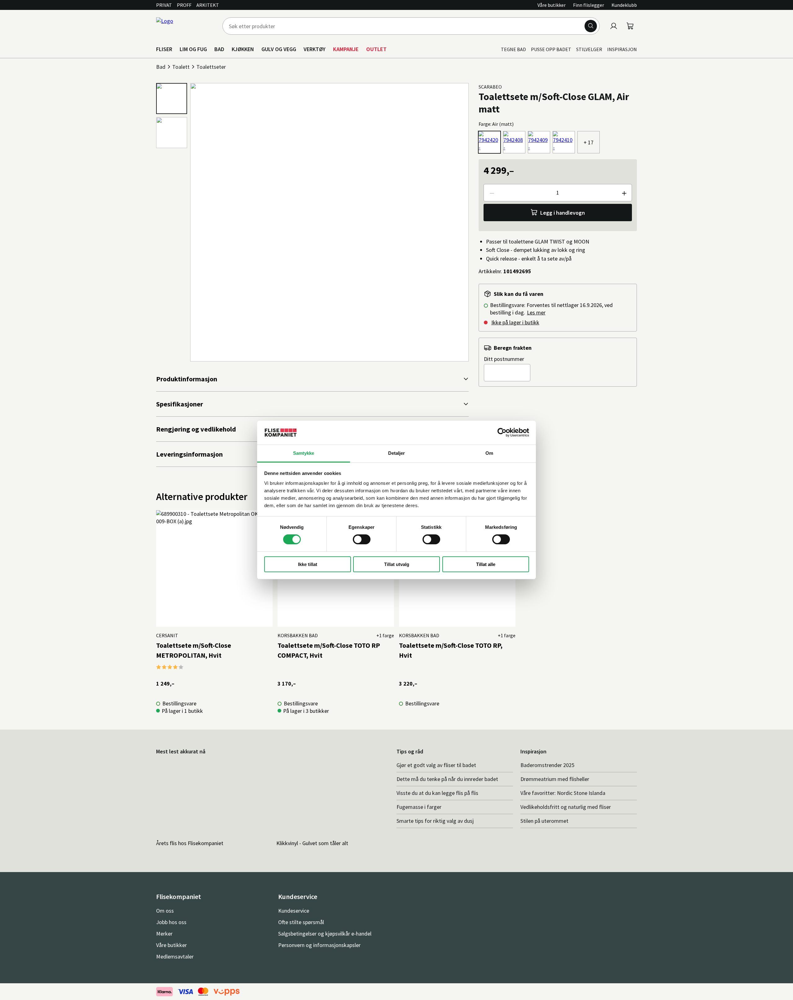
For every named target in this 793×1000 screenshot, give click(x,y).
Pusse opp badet (551, 49)
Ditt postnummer (504, 358)
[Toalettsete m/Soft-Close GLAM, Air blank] (564, 142)
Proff (184, 5)
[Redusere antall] (491, 192)
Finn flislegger (588, 5)
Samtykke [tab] (303, 453)
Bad (160, 66)
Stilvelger (589, 49)
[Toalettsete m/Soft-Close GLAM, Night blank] (539, 142)
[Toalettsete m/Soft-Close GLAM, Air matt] (489, 142)
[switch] (361, 539)
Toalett (181, 66)
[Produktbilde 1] (171, 98)
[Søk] (591, 26)
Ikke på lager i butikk (515, 322)
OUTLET (376, 49)
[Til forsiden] (185, 26)
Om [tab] (489, 453)
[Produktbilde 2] (171, 132)
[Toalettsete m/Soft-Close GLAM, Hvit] (514, 142)
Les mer (536, 312)
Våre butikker (551, 5)
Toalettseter (211, 66)
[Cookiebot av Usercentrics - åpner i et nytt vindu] (502, 432)
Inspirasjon (622, 49)
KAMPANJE (346, 49)
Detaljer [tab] (396, 453)
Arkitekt (207, 5)
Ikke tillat (307, 564)
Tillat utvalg (396, 564)
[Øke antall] (624, 192)
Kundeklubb (624, 5)
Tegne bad (513, 49)
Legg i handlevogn (562, 212)
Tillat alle (485, 564)
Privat (164, 5)
